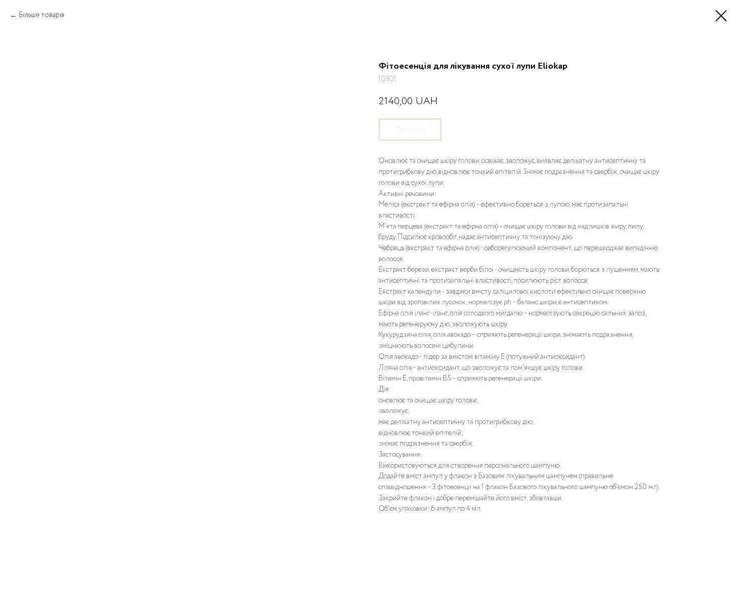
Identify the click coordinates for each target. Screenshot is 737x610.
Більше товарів (42, 15)
